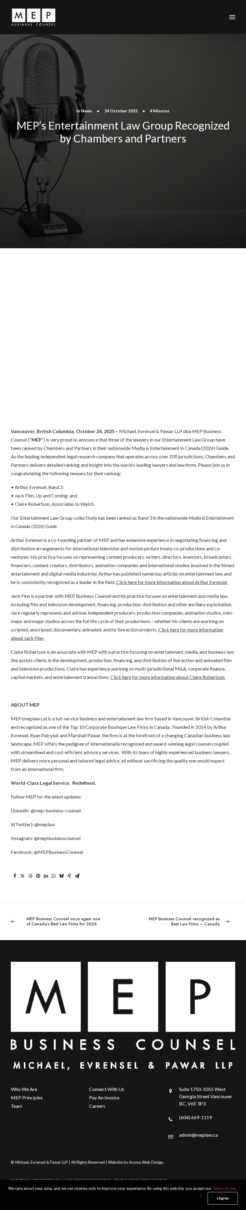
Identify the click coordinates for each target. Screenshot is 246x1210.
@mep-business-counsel (56, 810)
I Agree (223, 1198)
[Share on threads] (30, 875)
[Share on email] (77, 875)
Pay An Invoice (104, 1097)
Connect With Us (106, 1089)
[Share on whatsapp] (53, 875)
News (86, 110)
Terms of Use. (224, 1188)
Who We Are (24, 1089)
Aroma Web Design (146, 1162)
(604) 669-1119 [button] (195, 1117)
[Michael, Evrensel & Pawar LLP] (44, 17)
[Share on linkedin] (46, 875)
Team (16, 1106)
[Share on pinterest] (38, 875)
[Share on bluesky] (61, 875)
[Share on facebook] (14, 875)
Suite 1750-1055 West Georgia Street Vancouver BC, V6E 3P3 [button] (205, 1096)
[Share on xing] (69, 875)
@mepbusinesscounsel (57, 838)
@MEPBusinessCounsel (58, 852)
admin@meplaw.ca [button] (198, 1135)
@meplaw (44, 824)
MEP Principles (27, 1097)
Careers (97, 1106)
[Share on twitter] (22, 875)
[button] (232, 17)
